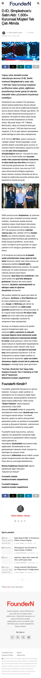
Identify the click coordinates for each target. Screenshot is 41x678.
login (8, 587)
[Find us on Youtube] (29, 637)
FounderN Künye (7, 652)
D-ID (3, 139)
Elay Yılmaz (20, 543)
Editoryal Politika (7, 655)
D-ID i (30, 353)
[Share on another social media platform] (36, 67)
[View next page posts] (22, 579)
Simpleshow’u (17, 82)
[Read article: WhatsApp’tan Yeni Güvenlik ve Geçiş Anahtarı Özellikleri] (7, 551)
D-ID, (24, 78)
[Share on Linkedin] (28, 67)
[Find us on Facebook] (12, 637)
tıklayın (16, 472)
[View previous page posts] (18, 579)
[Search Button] (38, 3)
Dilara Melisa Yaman (15, 32)
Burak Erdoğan (21, 553)
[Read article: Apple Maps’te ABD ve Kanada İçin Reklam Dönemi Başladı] (7, 541)
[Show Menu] (3, 3)
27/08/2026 (29, 543)
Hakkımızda (21, 655)
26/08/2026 (31, 553)
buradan (14, 378)
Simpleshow (7, 102)
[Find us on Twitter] (18, 637)
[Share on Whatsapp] (20, 67)
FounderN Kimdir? (14, 384)
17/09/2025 (30, 32)
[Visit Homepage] (20, 3)
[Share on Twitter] (13, 67)
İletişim (19, 652)
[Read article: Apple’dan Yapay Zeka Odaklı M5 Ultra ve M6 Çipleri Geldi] (7, 560)
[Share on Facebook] (5, 67)
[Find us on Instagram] (23, 637)
